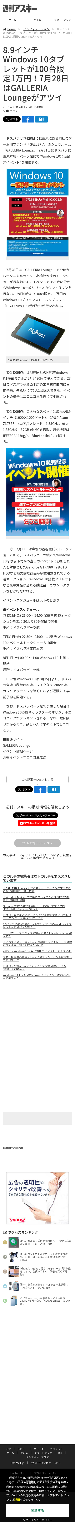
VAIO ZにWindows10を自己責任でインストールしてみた (37, 951)
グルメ (12, 19)
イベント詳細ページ (18, 751)
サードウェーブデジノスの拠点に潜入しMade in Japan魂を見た (37, 934)
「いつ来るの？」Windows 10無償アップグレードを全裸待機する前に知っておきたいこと (37, 943)
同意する (37, 1511)
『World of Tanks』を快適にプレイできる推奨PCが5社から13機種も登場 (36, 899)
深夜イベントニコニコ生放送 (24, 757)
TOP (8, 1449)
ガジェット (56, 1449)
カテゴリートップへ (39, 843)
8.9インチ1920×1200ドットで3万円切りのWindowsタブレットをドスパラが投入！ (37, 925)
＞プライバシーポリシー (37, 1520)
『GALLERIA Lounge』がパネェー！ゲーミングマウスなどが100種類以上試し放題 (37, 890)
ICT (62, 19)
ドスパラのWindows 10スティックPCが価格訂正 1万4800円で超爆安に (34, 967)
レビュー (23, 1449)
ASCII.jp (20, 1463)
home (11, 29)
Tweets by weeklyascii (13, 1147)
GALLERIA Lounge (16, 745)
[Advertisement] (37, 1018)
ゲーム (10, 1453)
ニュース (39, 1449)
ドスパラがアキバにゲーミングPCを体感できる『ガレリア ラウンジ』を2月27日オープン (37, 917)
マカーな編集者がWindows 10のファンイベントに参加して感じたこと (37, 958)
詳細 (17, 1499)
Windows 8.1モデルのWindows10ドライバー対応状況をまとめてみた (36, 976)
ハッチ (13, 111)
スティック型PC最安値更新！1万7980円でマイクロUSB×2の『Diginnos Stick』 (34, 908)
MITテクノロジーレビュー (49, 1463)
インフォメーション (36, 29)
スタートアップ (37, 19)
